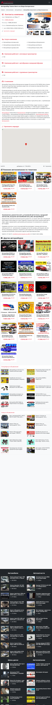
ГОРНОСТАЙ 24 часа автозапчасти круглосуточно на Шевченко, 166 (43, 394)
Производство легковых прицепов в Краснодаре (15, 448)
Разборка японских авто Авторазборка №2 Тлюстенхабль (41, 402)
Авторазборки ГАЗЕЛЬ (42, 114)
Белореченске (21, 112)
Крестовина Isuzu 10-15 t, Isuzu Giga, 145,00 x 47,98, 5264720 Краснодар (42, 440)
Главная (3, 10)
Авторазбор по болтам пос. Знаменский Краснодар (16, 370)
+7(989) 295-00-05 (8, 20)
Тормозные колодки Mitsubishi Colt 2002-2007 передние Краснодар (16, 386)
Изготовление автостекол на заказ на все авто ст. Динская (43, 386)
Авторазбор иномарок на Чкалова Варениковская (16, 394)
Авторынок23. (5, 121)
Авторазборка (5, 112)
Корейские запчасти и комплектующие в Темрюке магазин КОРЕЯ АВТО (16, 378)
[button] (26, 144)
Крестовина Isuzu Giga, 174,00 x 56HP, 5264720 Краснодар (15, 440)
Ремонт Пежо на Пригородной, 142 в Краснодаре (14, 424)
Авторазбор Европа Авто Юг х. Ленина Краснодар (43, 370)
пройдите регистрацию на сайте (21, 234)
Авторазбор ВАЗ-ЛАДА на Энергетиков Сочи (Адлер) (16, 402)
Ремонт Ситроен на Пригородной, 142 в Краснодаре (40, 416)
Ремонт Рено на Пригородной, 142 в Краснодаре (40, 424)
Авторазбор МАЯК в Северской (40, 378)
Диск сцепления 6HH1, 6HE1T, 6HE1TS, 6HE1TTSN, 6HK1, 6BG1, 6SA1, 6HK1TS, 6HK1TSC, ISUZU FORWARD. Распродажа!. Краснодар (17, 416)
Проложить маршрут (9, 31)
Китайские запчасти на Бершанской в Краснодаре (42, 432)
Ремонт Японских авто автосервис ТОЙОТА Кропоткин (15, 432)
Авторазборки (18, 10)
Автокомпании (9, 10)
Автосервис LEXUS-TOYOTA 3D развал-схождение (42, 448)
